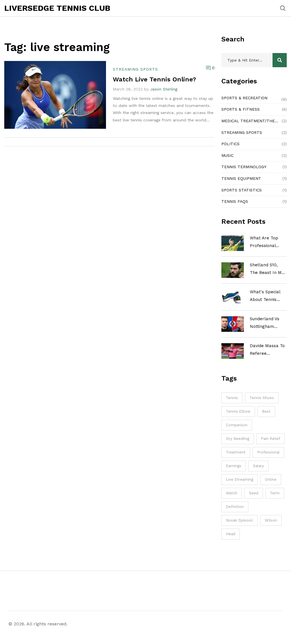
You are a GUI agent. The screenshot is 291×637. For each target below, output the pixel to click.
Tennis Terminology (243, 166)
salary (258, 466)
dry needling (237, 438)
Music (227, 155)
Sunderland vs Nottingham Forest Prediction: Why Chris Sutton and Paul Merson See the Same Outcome (268, 323)
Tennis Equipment (241, 178)
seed (253, 493)
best (266, 411)
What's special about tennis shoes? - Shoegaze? (265, 296)
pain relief (270, 438)
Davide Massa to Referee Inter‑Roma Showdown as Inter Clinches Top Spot (267, 350)
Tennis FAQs (234, 201)
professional (268, 452)
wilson (271, 520)
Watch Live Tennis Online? (154, 79)
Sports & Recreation (244, 98)
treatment (236, 452)
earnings (233, 466)
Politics (230, 144)
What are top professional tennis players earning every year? (265, 242)
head (230, 534)
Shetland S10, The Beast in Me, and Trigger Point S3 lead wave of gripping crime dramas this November (268, 269)
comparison (237, 425)
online (271, 479)
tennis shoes (262, 398)
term (275, 493)
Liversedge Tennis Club (57, 8)
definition (235, 507)
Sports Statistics (241, 190)
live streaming (239, 479)
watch (231, 493)
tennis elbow (238, 411)
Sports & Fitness (240, 109)
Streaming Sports (241, 132)
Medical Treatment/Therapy (250, 121)
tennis (232, 398)
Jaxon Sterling (163, 89)
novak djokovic (239, 520)
